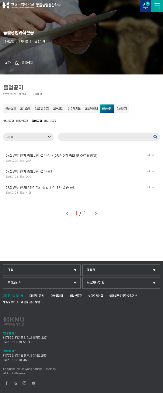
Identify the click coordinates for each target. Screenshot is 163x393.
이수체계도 (74, 108)
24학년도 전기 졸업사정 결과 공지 (29, 172)
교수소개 (25, 108)
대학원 (91, 270)
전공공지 (107, 108)
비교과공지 (51, 121)
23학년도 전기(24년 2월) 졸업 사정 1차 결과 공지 (41, 188)
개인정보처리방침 (13, 295)
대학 (10, 270)
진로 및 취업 (42, 108)
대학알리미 (57, 295)
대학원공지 (22, 121)
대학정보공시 (36, 295)
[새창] (6, 383)
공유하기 (8, 62)
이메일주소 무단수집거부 (123, 295)
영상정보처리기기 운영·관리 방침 (21, 302)
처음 (66, 213)
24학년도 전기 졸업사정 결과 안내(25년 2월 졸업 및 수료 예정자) (51, 156)
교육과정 (58, 108)
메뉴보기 (157, 6)
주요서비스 (14, 283)
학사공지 (8, 121)
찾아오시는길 (95, 295)
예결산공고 (75, 295)
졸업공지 (27, 62)
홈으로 (17, 62)
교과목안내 (91, 108)
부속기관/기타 (95, 283)
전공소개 (10, 108)
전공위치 (122, 108)
